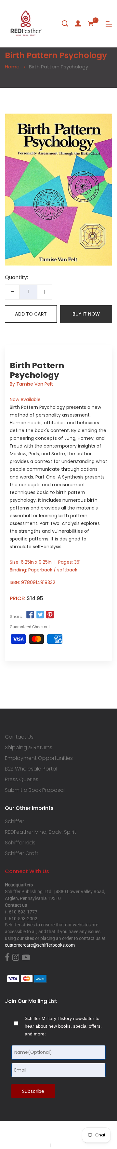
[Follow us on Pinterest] (50, 615)
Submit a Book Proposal (35, 790)
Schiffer (14, 821)
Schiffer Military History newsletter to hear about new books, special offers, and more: (63, 1026)
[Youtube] (26, 957)
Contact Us (19, 737)
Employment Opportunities (39, 758)
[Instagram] (15, 957)
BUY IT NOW (86, 314)
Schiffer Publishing (76, 1132)
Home (12, 66)
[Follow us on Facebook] (30, 615)
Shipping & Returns (28, 747)
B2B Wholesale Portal (31, 768)
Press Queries (21, 779)
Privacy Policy (35, 1145)
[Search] (65, 23)
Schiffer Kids (20, 842)
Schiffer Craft (21, 853)
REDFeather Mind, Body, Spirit (40, 832)
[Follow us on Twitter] (40, 615)
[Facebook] (7, 957)
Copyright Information (74, 1145)
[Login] (78, 23)
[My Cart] (91, 23)
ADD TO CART (31, 314)
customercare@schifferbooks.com (40, 945)
